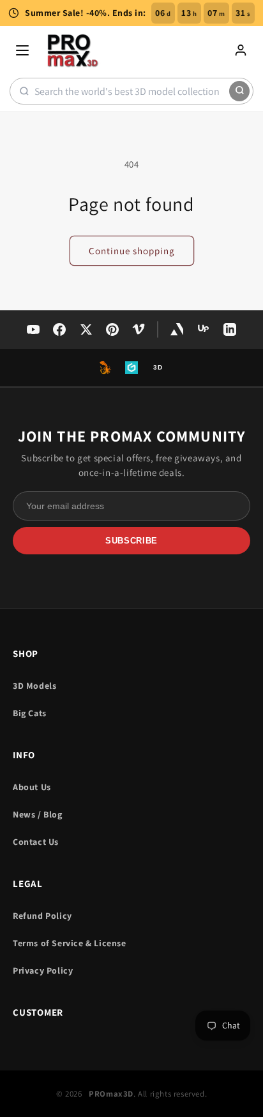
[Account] (240, 50)
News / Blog (38, 814)
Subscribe (131, 540)
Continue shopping (132, 251)
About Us (32, 787)
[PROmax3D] (73, 50)
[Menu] (22, 50)
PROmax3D (111, 1093)
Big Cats (30, 713)
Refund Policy (42, 915)
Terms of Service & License (69, 943)
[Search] (239, 91)
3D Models (34, 685)
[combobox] (131, 91)
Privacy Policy (43, 970)
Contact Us (36, 841)
